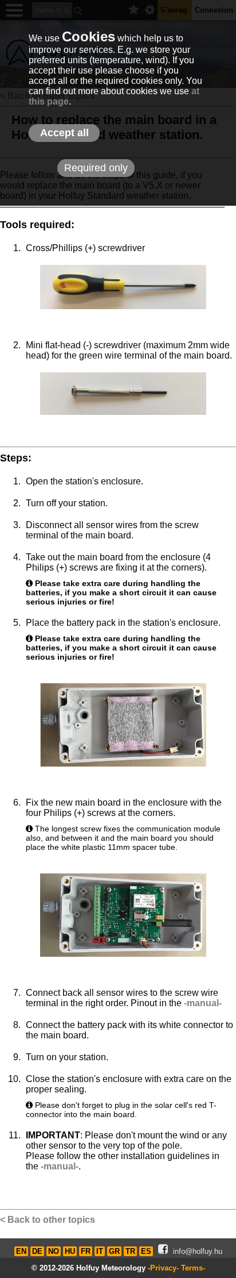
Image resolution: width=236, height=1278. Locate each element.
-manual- (203, 1003)
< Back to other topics (47, 1220)
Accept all (64, 132)
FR (86, 1251)
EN (21, 1251)
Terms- (193, 1268)
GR (114, 1251)
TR (130, 1251)
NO (53, 1251)
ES (146, 1251)
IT (99, 1251)
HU (70, 1251)
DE (37, 1251)
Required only (96, 168)
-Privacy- (163, 1268)
